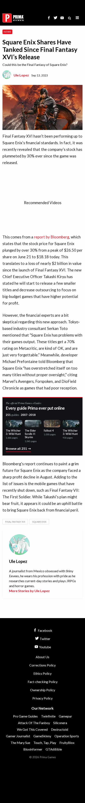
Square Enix (39, 521)
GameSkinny (42, 736)
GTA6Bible (54, 749)
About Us (42, 657)
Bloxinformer (32, 749)
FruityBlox (66, 743)
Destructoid (59, 729)
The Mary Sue (20, 743)
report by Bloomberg (51, 237)
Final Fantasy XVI (15, 521)
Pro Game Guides (25, 716)
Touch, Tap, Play (44, 743)
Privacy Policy (42, 698)
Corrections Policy (42, 665)
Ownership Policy (42, 690)
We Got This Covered (32, 729)
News (7, 31)
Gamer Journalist (18, 736)
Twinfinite (48, 716)
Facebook (44, 630)
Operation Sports (66, 736)
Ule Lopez (21, 75)
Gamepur (65, 716)
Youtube (44, 647)
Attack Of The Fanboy (34, 723)
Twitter (44, 639)
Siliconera (60, 723)
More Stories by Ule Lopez (29, 591)
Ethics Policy (42, 673)
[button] (77, 18)
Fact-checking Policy (43, 682)
